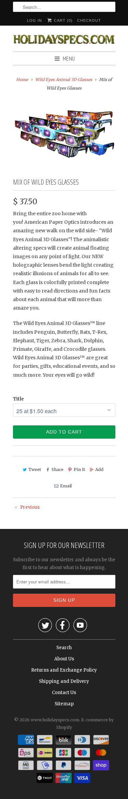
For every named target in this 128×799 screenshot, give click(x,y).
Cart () (63, 20)
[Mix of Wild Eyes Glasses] (64, 132)
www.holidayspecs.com (55, 719)
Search (64, 648)
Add (99, 469)
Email (66, 485)
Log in (34, 20)
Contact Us (64, 692)
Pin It (79, 469)
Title (18, 399)
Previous (29, 507)
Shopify (64, 727)
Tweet (34, 469)
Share (57, 469)
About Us (64, 659)
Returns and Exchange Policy (64, 670)
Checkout (89, 20)
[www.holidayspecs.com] (64, 38)
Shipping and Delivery (64, 681)
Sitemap (64, 704)
